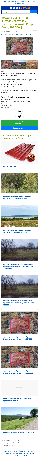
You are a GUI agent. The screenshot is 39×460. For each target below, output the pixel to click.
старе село (16, 440)
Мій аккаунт (19, 4)
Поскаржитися (20, 34)
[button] (10, 48)
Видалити (29, 34)
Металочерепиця (9, 166)
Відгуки (15, 453)
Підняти (3, 34)
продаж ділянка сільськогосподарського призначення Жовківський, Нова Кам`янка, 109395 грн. (18, 303)
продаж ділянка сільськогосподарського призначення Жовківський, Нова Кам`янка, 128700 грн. (18, 266)
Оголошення (25, 1)
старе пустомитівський (10, 443)
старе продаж (25, 443)
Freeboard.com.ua (19, 8)
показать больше (8, 445)
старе (8, 440)
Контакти (8, 453)
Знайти (33, 12)
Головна (6, 451)
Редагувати (11, 34)
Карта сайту (24, 455)
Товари (33, 1)
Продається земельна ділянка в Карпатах (18, 432)
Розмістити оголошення (10, 1)
